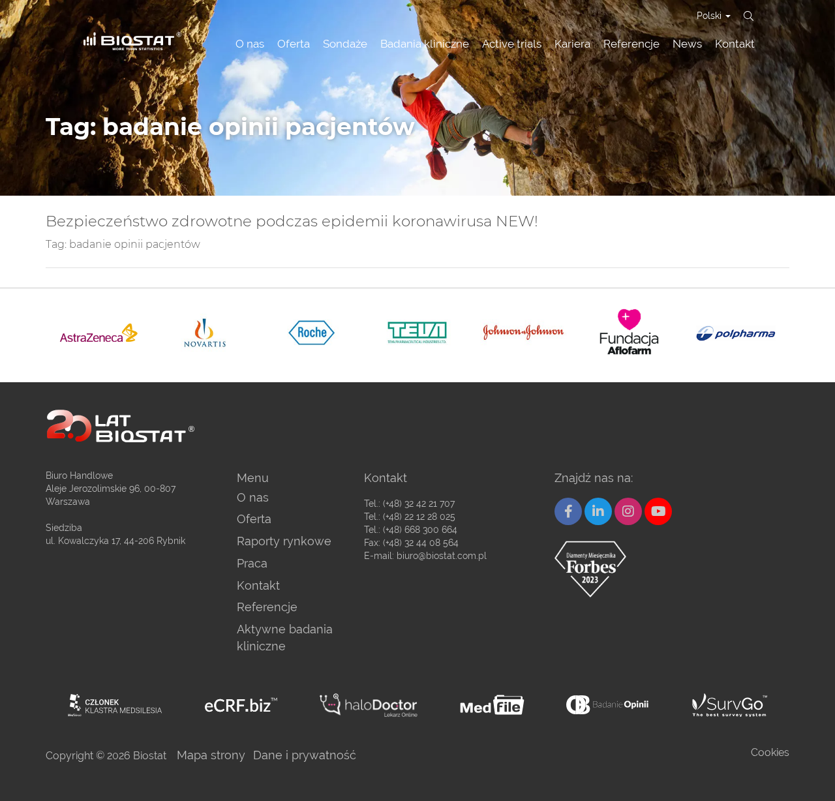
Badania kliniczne (424, 43)
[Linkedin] (598, 511)
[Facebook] (568, 511)
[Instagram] (628, 511)
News (687, 43)
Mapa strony (211, 755)
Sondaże (345, 43)
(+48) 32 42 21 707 (419, 503)
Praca (252, 563)
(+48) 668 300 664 (420, 529)
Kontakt (735, 43)
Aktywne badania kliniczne (285, 637)
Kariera (572, 43)
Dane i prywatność (304, 755)
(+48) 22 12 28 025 (419, 516)
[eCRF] (241, 705)
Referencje (631, 43)
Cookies (770, 752)
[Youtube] (658, 511)
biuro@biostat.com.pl (442, 556)
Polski (710, 15)
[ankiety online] (608, 704)
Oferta (293, 43)
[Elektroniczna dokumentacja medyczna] (492, 704)
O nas (249, 43)
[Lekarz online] (369, 705)
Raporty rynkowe (284, 541)
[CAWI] (729, 705)
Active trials (511, 43)
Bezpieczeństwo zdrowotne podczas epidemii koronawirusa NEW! (292, 221)
